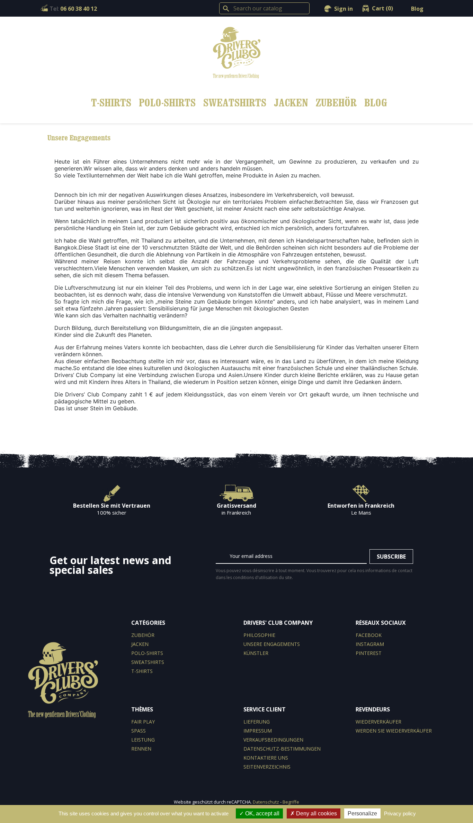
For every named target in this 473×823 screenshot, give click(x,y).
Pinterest (369, 653)
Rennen (141, 748)
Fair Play (143, 721)
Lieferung (256, 721)
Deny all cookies (316, 813)
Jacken (291, 102)
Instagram (370, 644)
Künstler (255, 653)
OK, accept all (261, 813)
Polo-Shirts (167, 102)
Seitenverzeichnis (267, 766)
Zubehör (336, 102)
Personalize (362, 813)
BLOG (375, 102)
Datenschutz (266, 802)
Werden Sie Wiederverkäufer (394, 730)
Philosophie (259, 635)
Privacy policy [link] (400, 813)
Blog (417, 8)
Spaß (138, 730)
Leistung (143, 739)
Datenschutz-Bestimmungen (282, 748)
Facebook (369, 635)
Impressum (257, 730)
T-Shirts (111, 102)
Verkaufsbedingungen (273, 739)
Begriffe (291, 802)
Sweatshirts (234, 102)
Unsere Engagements (271, 644)
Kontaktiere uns (265, 757)
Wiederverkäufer (378, 721)
